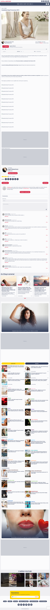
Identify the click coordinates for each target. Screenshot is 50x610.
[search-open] (48, 4)
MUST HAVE (33, 388)
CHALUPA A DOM (11, 480)
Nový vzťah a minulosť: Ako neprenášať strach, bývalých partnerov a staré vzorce (16, 410)
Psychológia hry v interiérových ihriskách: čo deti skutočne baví (16, 451)
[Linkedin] (48, 1)
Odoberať (36, 596)
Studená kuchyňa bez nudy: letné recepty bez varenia (39, 493)
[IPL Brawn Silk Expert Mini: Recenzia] (43, 583)
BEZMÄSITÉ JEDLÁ (34, 491)
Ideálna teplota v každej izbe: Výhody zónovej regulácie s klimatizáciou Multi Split (39, 483)
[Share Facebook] (6, 179)
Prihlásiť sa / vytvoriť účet (25, 192)
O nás (5, 601)
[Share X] (11, 179)
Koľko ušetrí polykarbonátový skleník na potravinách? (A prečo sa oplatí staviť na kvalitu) (39, 452)
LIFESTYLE (33, 440)
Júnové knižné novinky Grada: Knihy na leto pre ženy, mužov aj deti (39, 503)
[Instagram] (45, 1)
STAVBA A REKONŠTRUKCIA (13, 470)
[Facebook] (42, 1)
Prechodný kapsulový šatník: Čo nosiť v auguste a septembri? (38, 374)
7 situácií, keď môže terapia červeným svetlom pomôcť (15, 400)
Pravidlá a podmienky (23, 601)
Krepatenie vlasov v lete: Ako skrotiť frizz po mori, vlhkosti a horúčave (39, 367)
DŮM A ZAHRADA (34, 419)
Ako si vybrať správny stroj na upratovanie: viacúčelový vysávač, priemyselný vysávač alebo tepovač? (39, 462)
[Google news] (29, 605)
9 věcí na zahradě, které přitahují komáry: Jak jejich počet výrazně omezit (39, 421)
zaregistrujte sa (26, 188)
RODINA (32, 409)
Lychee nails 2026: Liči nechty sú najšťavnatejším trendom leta (14, 374)
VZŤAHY (9, 408)
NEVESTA (9, 388)
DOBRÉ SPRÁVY (10, 439)
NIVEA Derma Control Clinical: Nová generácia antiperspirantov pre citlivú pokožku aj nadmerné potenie (38, 442)
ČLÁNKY (9, 429)
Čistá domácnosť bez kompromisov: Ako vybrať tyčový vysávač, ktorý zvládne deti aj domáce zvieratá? (16, 503)
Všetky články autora (13, 173)
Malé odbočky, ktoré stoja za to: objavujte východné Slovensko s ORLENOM (16, 441)
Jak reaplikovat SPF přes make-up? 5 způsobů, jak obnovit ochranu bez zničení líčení (16, 421)
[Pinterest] (47, 1)
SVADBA (5, 8)
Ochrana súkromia (34, 601)
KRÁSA (9, 418)
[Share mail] (18, 179)
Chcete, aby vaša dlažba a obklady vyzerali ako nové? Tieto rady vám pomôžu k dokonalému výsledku (16, 462)
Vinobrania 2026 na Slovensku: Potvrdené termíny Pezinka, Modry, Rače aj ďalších (39, 380)
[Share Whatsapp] (8, 179)
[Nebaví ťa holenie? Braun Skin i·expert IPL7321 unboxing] (31, 583)
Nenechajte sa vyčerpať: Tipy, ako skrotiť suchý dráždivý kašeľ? (15, 431)
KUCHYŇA (9, 490)
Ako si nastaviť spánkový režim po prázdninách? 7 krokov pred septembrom (39, 411)
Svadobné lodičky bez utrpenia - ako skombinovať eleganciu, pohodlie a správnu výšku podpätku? (16, 390)
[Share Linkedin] (15, 179)
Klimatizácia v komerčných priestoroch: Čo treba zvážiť (39, 473)
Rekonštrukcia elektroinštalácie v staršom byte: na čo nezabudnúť (16, 472)
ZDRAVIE (9, 398)
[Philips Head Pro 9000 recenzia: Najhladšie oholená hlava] (43, 576)
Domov (3, 8)
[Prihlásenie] (46, 4)
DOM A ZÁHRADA (34, 450)
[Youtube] (43, 1)
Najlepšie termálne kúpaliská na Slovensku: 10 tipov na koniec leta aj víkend (16, 380)
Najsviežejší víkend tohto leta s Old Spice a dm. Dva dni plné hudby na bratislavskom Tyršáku (16, 366)
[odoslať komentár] (46, 209)
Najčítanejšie (13, 363)
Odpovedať (6, 216)
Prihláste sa (9, 187)
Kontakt (10, 601)
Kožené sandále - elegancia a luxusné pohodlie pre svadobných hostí (38, 390)
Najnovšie (36, 363)
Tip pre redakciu (43, 601)
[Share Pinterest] (13, 179)
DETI (8, 449)
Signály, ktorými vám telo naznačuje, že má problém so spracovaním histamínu (39, 401)
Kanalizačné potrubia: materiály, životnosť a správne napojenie (16, 482)
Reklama (15, 601)
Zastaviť (4, 51)
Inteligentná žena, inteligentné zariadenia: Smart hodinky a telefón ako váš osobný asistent (39, 432)
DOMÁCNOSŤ (10, 459)
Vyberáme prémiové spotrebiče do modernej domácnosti (16, 492)
